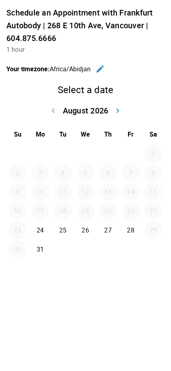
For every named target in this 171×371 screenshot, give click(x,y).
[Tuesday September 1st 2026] (63, 249)
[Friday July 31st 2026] (131, 153)
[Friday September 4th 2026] (131, 249)
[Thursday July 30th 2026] (108, 153)
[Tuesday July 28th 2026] (63, 153)
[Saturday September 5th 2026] (153, 249)
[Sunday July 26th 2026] (17, 153)
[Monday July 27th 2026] (40, 153)
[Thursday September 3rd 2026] (108, 249)
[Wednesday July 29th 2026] (85, 153)
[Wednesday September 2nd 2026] (85, 249)
